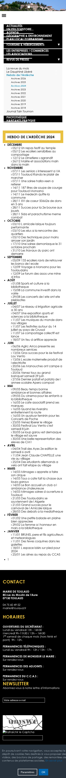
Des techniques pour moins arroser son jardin (35, 238)
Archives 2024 (18, 85)
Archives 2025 (18, 82)
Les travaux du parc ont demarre (32, 252)
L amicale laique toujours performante (33, 225)
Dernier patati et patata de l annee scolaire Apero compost (35, 380)
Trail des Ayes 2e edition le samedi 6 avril (34, 450)
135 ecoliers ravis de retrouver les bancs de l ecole (36, 261)
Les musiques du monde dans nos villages (36, 321)
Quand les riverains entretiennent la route (29, 410)
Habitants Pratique (20, 120)
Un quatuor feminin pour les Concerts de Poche (35, 417)
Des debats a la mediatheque (42, 511)
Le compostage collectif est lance (35, 334)
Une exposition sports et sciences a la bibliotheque (32, 314)
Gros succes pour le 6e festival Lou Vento (37, 354)
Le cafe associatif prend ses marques (35, 404)
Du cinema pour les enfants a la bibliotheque (36, 397)
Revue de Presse (17, 59)
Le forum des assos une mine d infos (36, 275)
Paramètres (27, 772)
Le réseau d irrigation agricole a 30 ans (36, 308)
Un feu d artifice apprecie (39, 339)
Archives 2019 (18, 104)
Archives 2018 (18, 107)
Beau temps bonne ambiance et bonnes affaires (31, 390)
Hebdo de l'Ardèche (20, 75)
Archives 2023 (18, 89)
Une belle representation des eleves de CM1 (36, 440)
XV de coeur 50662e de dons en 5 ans (36, 202)
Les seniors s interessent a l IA (40, 171)
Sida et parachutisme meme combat (36, 215)
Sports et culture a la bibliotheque (30, 285)
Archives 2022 (18, 93)
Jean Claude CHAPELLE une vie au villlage (36, 456)
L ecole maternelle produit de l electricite (36, 361)
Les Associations (19, 54)
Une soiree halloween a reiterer (32, 182)
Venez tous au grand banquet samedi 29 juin (30, 374)
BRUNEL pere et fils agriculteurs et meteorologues (37, 536)
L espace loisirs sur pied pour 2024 (35, 549)
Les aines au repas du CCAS (40, 554)
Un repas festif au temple (38, 148)
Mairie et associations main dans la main (34, 162)
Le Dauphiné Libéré (19, 71)
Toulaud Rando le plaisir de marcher (35, 176)
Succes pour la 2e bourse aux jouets (36, 209)
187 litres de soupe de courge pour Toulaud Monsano (36, 189)
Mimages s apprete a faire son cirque (34, 473)
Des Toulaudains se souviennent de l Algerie (29, 499)
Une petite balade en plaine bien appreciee (35, 519)
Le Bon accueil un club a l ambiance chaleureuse (34, 486)
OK (43, 772)
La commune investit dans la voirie (36, 291)
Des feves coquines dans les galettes (35, 542)
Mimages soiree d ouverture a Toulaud (37, 493)
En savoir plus (53, 760)
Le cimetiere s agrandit (37, 158)
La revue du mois (17, 68)
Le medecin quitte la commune (30, 195)
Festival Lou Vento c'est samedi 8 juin (32, 427)
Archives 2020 (18, 100)
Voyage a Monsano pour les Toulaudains (36, 268)
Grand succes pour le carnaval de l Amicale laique (31, 506)
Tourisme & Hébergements (25, 44)
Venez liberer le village (36, 422)
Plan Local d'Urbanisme (24, 39)
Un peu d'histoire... (20, 29)
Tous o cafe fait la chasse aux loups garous (36, 480)
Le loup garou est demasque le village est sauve (36, 433)
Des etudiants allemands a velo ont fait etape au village (34, 463)
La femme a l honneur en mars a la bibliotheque (33, 526)
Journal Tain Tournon (19, 111)
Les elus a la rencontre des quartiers (34, 232)
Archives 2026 (18, 78)
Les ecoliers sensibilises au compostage (33, 152)
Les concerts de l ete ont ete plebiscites (35, 298)
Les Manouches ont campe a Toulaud (36, 367)
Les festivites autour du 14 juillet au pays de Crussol (33, 328)
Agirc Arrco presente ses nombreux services (33, 347)
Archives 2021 (18, 96)
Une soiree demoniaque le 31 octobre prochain (36, 245)
